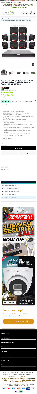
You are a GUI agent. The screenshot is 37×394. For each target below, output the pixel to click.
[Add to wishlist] (9, 153)
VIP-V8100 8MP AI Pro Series (9, 194)
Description (4, 167)
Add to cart (19, 148)
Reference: (4, 90)
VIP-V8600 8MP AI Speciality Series (11, 203)
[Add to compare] (27, 153)
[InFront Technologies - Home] (7, 13)
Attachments (5, 170)
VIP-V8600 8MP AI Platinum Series (10, 200)
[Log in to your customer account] (27, 13)
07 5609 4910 (29, 6)
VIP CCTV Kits (7, 182)
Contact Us (23, 7)
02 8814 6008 (14, 7)
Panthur (25, 385)
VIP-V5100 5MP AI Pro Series (9, 185)
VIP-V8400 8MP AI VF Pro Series (10, 197)
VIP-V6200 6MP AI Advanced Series (11, 188)
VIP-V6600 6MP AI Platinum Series (10, 191)
